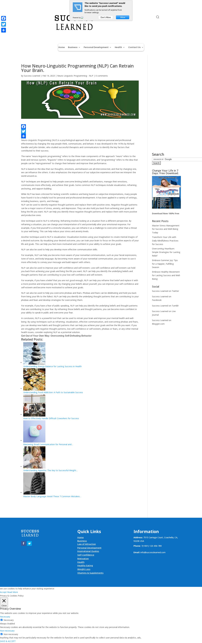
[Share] (80, 136)
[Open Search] (157, 17)
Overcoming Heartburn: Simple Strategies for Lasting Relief (166, 252)
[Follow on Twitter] (29, 17)
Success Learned (32, 75)
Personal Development (96, 47)
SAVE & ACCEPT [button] (8, 641)
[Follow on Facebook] (23, 17)
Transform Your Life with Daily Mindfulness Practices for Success (165, 241)
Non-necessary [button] (7, 630)
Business (72, 47)
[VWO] (84, 18)
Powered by (77, 18)
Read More (12, 592)
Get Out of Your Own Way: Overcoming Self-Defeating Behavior (56, 336)
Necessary (9, 620)
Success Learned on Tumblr (165, 305)
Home (61, 47)
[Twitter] (80, 131)
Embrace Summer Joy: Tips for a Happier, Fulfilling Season (165, 264)
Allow (122, 17)
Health (118, 47)
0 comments (102, 75)
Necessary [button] (5, 616)
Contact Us (134, 47)
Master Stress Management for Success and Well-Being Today (165, 229)
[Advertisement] (166, 108)
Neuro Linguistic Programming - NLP (75, 75)
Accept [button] (3, 592)
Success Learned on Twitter (165, 291)
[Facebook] (80, 126)
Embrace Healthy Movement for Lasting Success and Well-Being (166, 275)
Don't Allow (106, 17)
